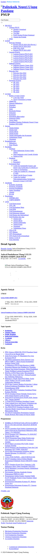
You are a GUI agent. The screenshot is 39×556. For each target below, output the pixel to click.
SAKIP (7, 41)
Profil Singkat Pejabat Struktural (23, 35)
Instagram (30, 521)
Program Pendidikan (16, 188)
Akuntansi (12, 139)
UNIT (7, 202)
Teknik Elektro (14, 128)
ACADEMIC (22, 258)
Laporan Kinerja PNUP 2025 (23, 54)
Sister (11, 109)
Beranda (3, 248)
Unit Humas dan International (19, 215)
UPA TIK (12, 205)
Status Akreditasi (14, 190)
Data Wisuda (13, 145)
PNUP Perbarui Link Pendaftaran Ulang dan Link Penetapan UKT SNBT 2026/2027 (21, 448)
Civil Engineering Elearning (14, 535)
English (3, 2)
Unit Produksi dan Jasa (16, 217)
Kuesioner (12, 115)
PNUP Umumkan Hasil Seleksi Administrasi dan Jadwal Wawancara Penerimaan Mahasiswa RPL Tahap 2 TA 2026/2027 (21, 430)
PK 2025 (16, 90)
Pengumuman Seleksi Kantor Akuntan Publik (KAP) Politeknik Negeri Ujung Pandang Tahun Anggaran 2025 (21, 478)
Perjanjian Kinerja (15, 80)
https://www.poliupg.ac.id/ (18, 279)
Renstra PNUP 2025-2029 (22, 50)
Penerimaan (9, 196)
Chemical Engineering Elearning (15, 537)
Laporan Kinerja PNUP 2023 (23, 58)
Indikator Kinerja (14, 63)
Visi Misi (16, 33)
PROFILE (8, 26)
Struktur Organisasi (19, 29)
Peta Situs (32, 552)
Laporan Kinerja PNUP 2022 (23, 60)
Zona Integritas (14, 239)
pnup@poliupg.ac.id (19, 523)
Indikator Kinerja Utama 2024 (23, 65)
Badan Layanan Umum (17, 96)
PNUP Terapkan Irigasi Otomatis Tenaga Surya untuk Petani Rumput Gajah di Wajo (20, 395)
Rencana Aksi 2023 (19, 75)
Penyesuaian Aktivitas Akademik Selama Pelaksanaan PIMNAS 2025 (18, 473)
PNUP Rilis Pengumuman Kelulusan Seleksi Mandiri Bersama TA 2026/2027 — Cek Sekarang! (19, 453)
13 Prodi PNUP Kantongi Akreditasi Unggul (19, 401)
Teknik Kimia (13, 133)
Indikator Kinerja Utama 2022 (23, 69)
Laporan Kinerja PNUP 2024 (23, 56)
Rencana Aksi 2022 (19, 77)
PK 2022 (16, 84)
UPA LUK (12, 230)
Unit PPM (12, 209)
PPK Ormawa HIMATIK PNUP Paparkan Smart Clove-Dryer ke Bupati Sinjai (21, 353)
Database (12, 149)
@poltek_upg (5, 491)
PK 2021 (16, 82)
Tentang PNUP (14, 27)
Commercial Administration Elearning (21, 547)
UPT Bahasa (13, 232)
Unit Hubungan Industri (17, 213)
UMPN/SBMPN (14, 200)
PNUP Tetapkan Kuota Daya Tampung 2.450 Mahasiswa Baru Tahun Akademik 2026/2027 (20, 465)
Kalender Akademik (15, 185)
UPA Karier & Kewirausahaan (19, 236)
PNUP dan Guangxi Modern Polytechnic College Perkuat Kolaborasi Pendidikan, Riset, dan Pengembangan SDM (21, 386)
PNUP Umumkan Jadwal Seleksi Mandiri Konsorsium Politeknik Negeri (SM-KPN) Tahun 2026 (21, 461)
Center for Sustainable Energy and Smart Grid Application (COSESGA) (25, 167)
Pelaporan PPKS (14, 118)
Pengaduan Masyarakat (16, 116)
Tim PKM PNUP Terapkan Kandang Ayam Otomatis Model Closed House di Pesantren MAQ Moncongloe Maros (21, 409)
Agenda (9, 248)
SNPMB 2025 (14, 198)
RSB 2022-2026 (18, 48)
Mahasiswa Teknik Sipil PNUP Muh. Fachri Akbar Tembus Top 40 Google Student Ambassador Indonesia (19, 380)
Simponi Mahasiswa (15, 103)
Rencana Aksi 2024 (19, 73)
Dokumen (12, 113)
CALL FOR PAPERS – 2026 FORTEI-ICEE (20, 457)
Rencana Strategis (15, 43)
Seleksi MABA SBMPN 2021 (9, 298)
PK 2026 (16, 92)
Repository (16, 162)
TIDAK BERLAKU (15, 304)
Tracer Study (13, 120)
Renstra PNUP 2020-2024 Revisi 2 (24, 44)
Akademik (8, 183)
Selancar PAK (18, 156)
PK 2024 (16, 88)
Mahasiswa (13, 143)
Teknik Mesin (13, 132)
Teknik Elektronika (19, 222)
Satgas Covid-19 (14, 238)
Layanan (8, 94)
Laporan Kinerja (14, 52)
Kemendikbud (14, 549)
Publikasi (12, 158)
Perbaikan (12, 107)
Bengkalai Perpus (15, 111)
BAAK (11, 194)
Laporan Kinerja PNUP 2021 (23, 61)
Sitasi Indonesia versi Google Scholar (25, 154)
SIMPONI (12, 101)
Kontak (3, 554)
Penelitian (8, 147)
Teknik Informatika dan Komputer (20, 135)
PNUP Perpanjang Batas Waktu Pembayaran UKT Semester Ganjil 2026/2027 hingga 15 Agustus (19, 440)
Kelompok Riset (14, 164)
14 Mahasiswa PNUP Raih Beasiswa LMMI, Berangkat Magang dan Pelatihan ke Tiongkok (20, 366)
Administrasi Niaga (15, 137)
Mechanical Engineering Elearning (16, 531)
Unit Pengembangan (16, 211)
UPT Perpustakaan (15, 234)
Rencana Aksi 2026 (19, 79)
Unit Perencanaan (15, 204)
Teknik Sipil (13, 130)
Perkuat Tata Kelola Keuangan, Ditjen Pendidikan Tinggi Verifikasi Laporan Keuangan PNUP (21, 370)
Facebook (9, 523)
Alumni (11, 192)
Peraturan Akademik (16, 186)
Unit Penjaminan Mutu (16, 207)
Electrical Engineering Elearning (15, 533)
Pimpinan (16, 31)
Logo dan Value (18, 97)
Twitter (3, 523)
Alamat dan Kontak (19, 37)
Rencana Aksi (13, 71)
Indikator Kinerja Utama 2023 (23, 67)
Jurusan (7, 126)
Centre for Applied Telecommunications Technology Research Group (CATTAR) (24, 179)
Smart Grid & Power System (22, 175)
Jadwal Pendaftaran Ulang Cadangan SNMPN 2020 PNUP (18, 312)
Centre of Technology (20, 169)
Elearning (12, 105)
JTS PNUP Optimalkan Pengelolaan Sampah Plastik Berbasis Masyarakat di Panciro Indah (20, 413)
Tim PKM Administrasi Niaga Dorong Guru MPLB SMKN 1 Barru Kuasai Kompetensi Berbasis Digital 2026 (19, 361)
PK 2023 (16, 86)
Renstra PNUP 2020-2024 (22, 46)
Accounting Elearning (12, 539)
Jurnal (15, 160)
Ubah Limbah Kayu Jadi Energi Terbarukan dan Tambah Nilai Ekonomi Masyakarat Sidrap (21, 404)
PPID (11, 39)
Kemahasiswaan (10, 141)
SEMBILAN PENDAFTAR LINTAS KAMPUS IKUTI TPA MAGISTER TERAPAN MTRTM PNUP (21, 425)
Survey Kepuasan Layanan (22, 99)
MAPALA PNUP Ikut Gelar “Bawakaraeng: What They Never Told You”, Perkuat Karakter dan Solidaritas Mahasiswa (20, 375)
